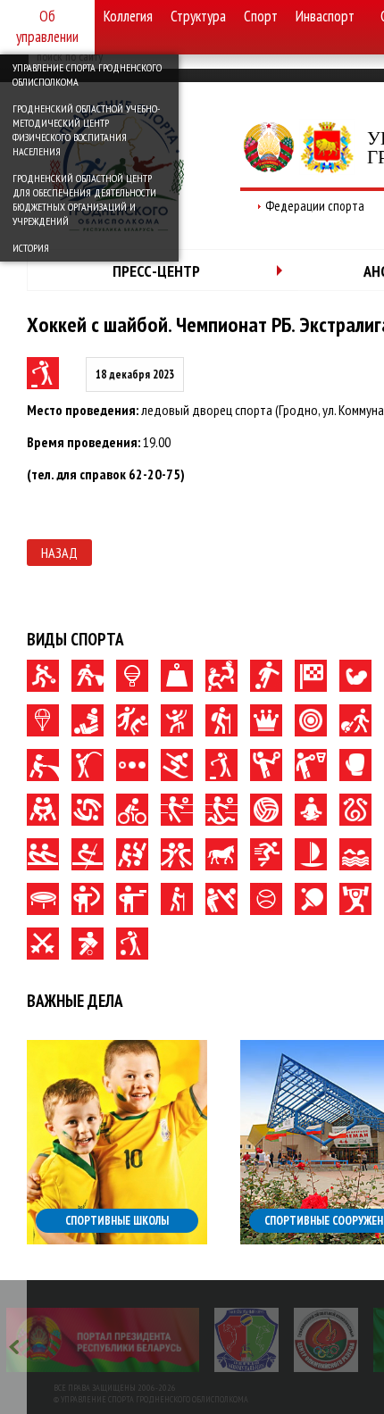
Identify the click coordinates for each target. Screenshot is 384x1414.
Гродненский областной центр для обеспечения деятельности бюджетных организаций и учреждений (84, 199)
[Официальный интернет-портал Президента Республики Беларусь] (102, 1340)
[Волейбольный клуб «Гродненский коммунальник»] (246, 1340)
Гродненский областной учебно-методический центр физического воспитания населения (86, 130)
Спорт (261, 16)
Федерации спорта (314, 205)
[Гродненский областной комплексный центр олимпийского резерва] (326, 1340)
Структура (198, 16)
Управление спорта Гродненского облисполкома (87, 74)
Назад (59, 552)
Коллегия (128, 16)
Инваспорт (325, 16)
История (31, 247)
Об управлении (47, 26)
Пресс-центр (156, 271)
